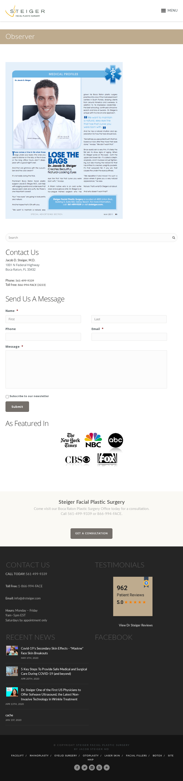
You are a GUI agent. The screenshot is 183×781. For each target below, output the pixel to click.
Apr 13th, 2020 (14, 704)
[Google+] (106, 767)
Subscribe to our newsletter (29, 396)
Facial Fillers (136, 756)
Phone (10, 329)
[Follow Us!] (84, 767)
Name (11, 311)
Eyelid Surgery (66, 756)
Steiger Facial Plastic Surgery (103, 745)
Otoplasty (91, 756)
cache (9, 715)
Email (97, 329)
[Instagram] (92, 767)
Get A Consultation (91, 533)
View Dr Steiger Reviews (136, 625)
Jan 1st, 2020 (13, 720)
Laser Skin (112, 756)
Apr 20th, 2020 (30, 679)
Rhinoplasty (39, 756)
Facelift (17, 756)
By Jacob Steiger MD (91, 749)
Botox (157, 756)
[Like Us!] (77, 767)
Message (14, 347)
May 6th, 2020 (29, 658)
